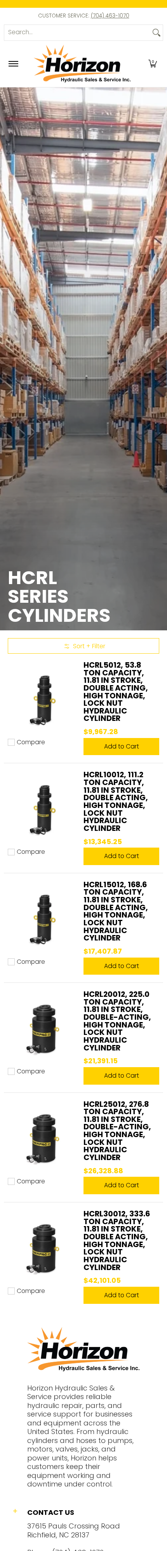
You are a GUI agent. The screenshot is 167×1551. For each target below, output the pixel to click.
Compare (31, 742)
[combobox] (77, 32)
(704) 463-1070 (110, 15)
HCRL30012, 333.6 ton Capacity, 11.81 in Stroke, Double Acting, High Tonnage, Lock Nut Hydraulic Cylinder (117, 1240)
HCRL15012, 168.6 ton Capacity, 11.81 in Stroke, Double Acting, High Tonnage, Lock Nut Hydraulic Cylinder (116, 911)
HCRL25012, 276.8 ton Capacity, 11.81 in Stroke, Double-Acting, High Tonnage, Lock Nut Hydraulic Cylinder (117, 1131)
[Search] (156, 32)
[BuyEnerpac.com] (82, 64)
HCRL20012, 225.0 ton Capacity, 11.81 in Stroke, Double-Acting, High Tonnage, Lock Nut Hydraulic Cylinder (117, 1021)
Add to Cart (121, 746)
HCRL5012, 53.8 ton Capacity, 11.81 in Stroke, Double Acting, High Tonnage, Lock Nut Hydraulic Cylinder (116, 691)
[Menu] (13, 64)
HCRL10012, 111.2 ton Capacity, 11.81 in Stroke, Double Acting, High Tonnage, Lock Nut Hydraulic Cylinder (116, 801)
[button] (152, 64)
